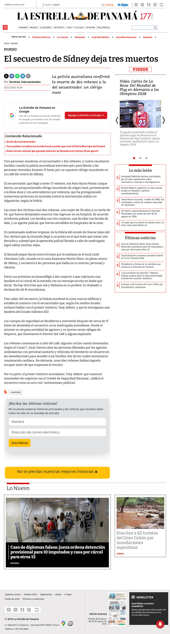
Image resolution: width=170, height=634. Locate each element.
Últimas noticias (140, 238)
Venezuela (80, 37)
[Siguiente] (163, 120)
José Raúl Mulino (100, 37)
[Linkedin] (22, 76)
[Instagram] (155, 4)
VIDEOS (140, 69)
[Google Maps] (63, 623)
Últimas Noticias (41, 37)
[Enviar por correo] (28, 76)
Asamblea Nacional (126, 37)
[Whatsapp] (17, 76)
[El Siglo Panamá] (123, 4)
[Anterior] (117, 120)
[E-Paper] (107, 4)
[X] (142, 4)
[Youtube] (161, 4)
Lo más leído (140, 170)
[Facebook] (149, 4)
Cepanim (147, 37)
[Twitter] (6, 76)
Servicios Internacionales (25, 82)
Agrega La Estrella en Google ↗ (86, 115)
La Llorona (62, 37)
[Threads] (136, 4)
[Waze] (70, 623)
